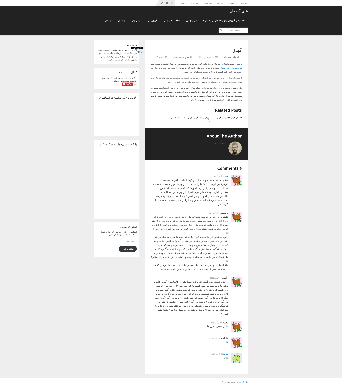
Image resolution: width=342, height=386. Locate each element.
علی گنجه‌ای (238, 11)
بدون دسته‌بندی (180, 57)
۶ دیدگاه (159, 57)
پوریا (226, 176)
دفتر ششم (233, 3)
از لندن (108, 20)
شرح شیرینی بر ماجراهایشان (231, 68)
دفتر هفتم (220, 3)
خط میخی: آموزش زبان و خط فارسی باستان (225, 20)
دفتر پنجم (244, 3)
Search (221, 30)
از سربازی (136, 20)
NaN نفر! (175, 117)
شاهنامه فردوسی (172, 20)
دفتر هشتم (208, 3)
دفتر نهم (196, 3)
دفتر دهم (184, 3)
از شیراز (121, 20)
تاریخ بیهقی (152, 20)
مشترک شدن (128, 249)
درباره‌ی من (191, 20)
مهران (225, 354)
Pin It (140, 51)
